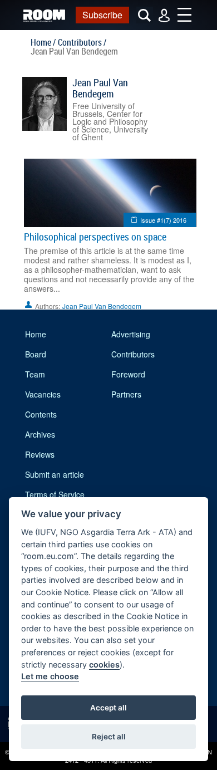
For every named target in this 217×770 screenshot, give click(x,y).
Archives (40, 434)
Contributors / (82, 42)
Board (35, 354)
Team (35, 374)
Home (35, 334)
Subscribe (102, 14)
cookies (104, 664)
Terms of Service (55, 494)
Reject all (109, 736)
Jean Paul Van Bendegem (100, 88)
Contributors (133, 354)
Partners (126, 394)
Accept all (108, 707)
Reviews (40, 454)
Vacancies (43, 394)
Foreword (128, 374)
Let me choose (50, 676)
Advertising (130, 334)
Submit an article (54, 474)
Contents (41, 414)
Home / (43, 42)
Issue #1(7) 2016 (163, 219)
